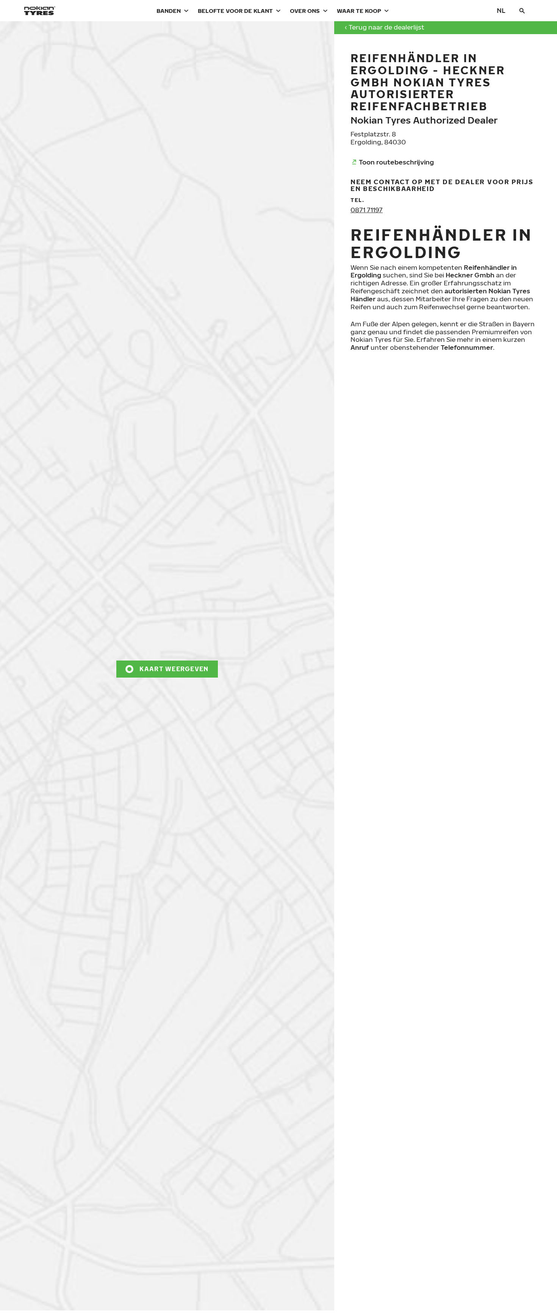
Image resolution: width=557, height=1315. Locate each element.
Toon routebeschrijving (396, 162)
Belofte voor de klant (235, 10)
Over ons (305, 10)
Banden (168, 10)
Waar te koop (359, 10)
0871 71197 (366, 210)
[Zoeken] (522, 10)
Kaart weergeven (173, 669)
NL (501, 10)
